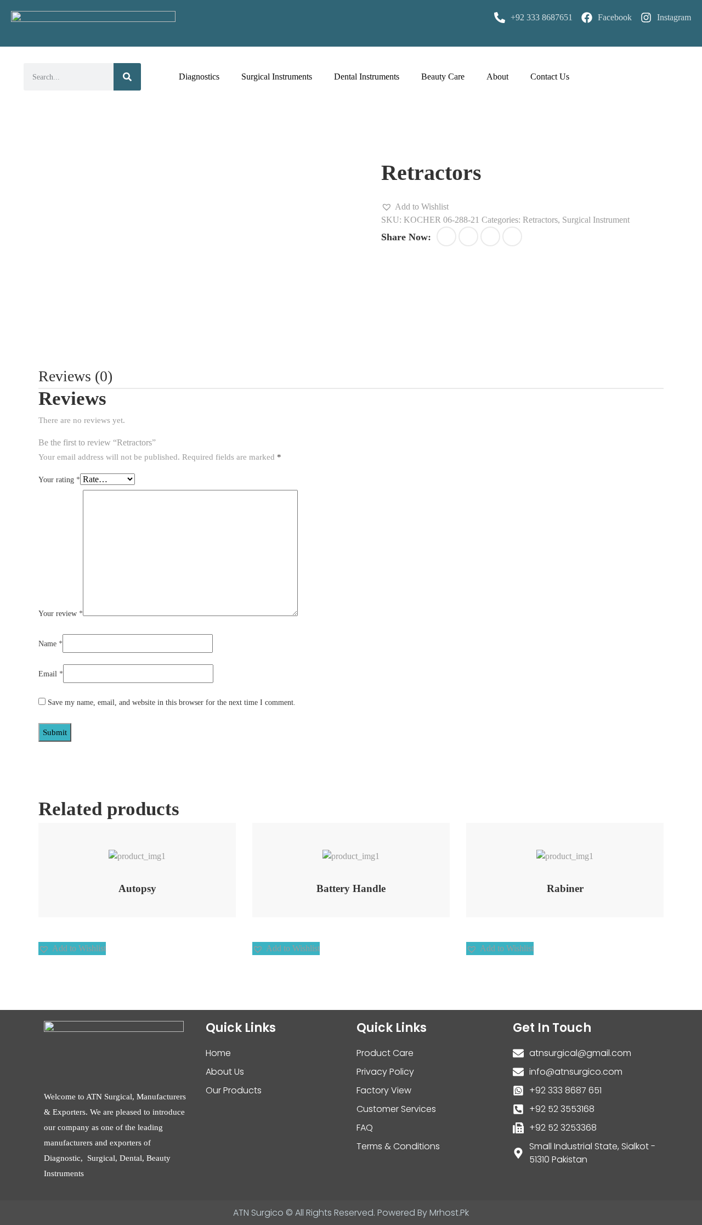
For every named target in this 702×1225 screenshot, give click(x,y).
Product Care (385, 1053)
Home (218, 1053)
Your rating (59, 480)
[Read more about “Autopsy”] (123, 850)
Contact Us (549, 76)
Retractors (540, 219)
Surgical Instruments (276, 76)
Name (50, 644)
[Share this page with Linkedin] (512, 236)
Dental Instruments (366, 76)
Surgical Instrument (596, 219)
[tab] (75, 376)
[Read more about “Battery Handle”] (337, 850)
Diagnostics (199, 76)
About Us (225, 1071)
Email (50, 674)
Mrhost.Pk (449, 1212)
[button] (415, 206)
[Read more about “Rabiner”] (551, 850)
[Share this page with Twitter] (468, 236)
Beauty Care (443, 76)
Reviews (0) (75, 376)
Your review (60, 613)
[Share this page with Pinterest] (490, 236)
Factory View (383, 1090)
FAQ (364, 1127)
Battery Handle (351, 888)
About (497, 76)
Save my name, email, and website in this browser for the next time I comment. (172, 702)
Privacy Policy (385, 1071)
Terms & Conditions (398, 1146)
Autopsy (137, 888)
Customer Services (396, 1109)
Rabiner (565, 888)
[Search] (127, 77)
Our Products (234, 1090)
